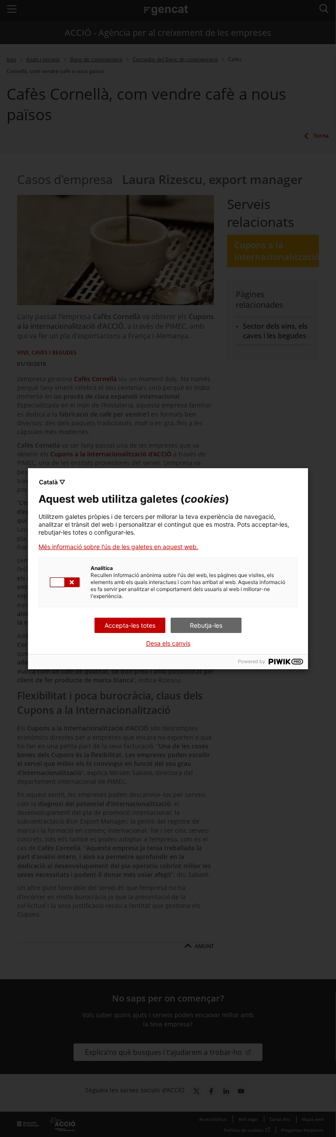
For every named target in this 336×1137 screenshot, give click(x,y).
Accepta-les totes (130, 625)
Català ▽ (52, 482)
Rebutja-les (206, 625)
